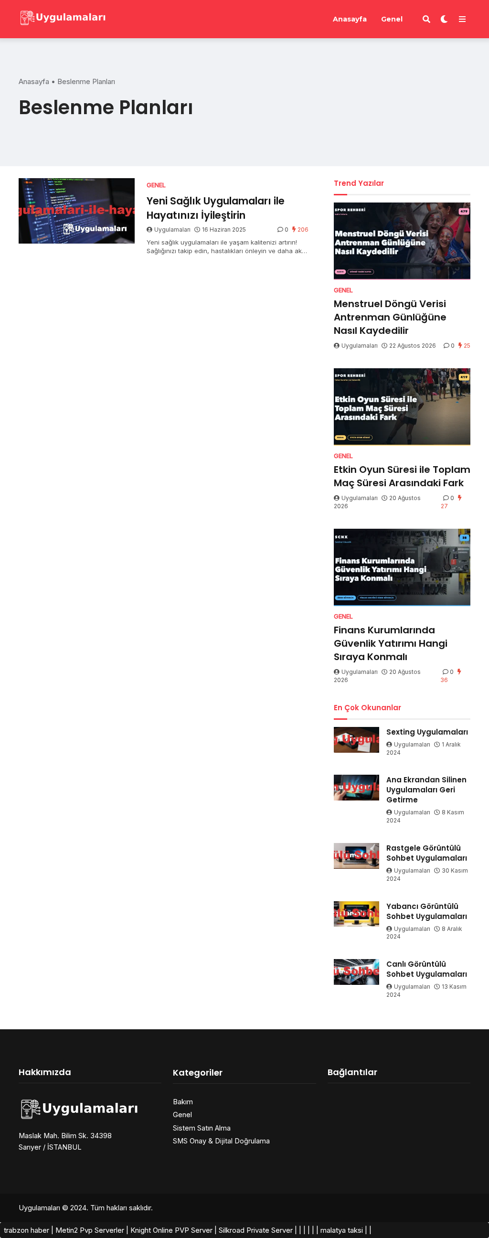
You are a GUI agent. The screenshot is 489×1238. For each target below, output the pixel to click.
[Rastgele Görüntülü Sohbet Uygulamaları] (356, 856)
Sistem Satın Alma (202, 1128)
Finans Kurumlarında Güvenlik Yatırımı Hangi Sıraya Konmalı (390, 643)
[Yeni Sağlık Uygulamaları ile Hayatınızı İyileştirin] (77, 211)
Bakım (183, 1102)
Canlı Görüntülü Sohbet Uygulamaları (426, 969)
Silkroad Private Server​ (256, 1230)
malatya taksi (341, 1230)
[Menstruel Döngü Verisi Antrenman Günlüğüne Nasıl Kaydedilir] (402, 241)
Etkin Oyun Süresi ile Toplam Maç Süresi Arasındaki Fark (402, 476)
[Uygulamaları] (62, 18)
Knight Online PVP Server (171, 1230)
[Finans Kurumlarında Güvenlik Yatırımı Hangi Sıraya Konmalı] (402, 567)
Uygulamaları (172, 229)
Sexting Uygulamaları (427, 732)
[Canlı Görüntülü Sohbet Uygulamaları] (356, 972)
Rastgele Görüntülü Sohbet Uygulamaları (426, 853)
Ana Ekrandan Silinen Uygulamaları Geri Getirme (426, 790)
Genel (392, 19)
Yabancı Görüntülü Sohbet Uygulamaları (426, 911)
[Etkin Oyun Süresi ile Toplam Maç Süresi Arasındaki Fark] (402, 407)
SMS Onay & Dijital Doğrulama (221, 1141)
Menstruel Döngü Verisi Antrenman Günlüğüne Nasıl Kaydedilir (390, 317)
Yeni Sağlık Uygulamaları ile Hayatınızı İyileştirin (216, 208)
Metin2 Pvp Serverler (89, 1230)
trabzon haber (26, 1230)
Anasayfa (350, 19)
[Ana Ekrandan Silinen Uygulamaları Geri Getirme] (356, 787)
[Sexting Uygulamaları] (356, 740)
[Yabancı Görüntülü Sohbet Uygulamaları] (356, 914)
